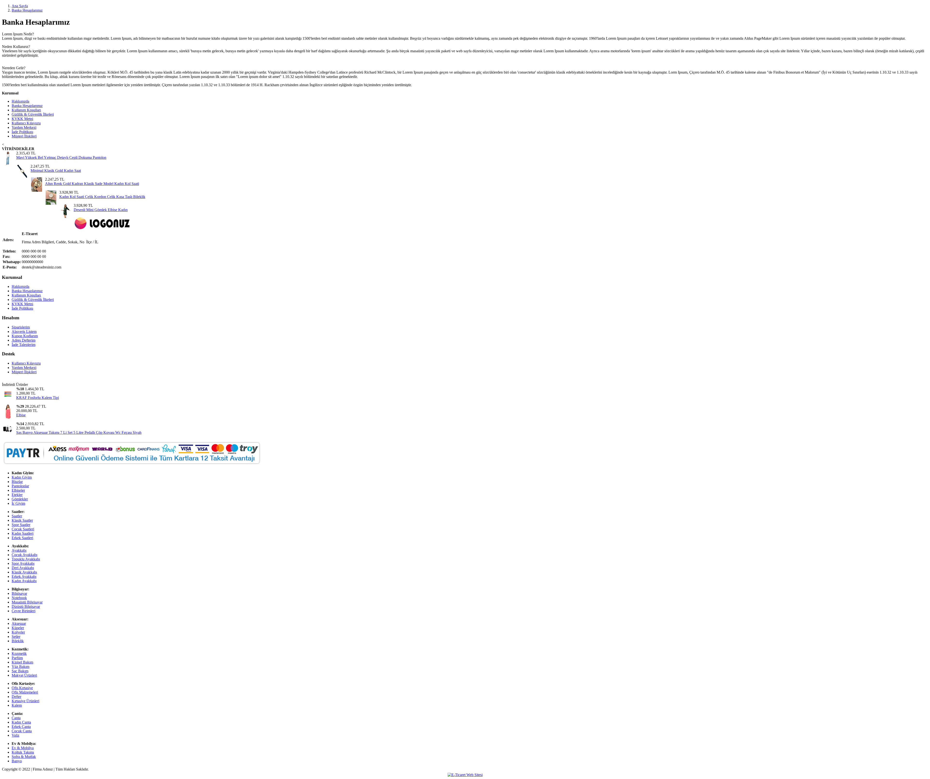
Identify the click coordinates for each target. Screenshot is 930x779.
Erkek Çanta (21, 727)
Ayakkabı (19, 550)
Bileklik (18, 641)
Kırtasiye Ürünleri (25, 701)
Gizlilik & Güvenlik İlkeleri (33, 114)
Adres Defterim (23, 340)
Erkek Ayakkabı (24, 576)
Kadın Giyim (22, 477)
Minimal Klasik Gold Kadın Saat (56, 170)
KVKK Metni (22, 119)
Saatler (17, 516)
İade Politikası (22, 132)
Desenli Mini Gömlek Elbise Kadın (101, 210)
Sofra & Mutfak (24, 757)
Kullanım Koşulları (26, 110)
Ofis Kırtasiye (22, 688)
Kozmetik (19, 653)
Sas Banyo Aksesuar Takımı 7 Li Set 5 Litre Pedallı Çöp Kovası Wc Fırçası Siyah (78, 432)
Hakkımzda (20, 101)
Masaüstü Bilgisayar (27, 602)
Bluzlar (17, 482)
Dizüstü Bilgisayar (26, 606)
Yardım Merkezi (24, 127)
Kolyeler (18, 632)
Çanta (16, 718)
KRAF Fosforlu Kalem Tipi (37, 398)
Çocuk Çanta (22, 731)
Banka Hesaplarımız (27, 10)
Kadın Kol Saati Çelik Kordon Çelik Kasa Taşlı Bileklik (102, 197)
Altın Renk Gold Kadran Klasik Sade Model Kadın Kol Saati (92, 184)
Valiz (15, 735)
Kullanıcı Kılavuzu (26, 123)
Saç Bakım (20, 671)
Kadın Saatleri (22, 533)
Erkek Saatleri (22, 538)
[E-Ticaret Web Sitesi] (465, 775)
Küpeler (18, 628)
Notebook (19, 598)
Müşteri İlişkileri (24, 136)
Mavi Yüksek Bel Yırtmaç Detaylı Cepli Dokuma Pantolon (61, 157)
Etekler (17, 495)
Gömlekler (20, 499)
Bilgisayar (19, 593)
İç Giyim (18, 503)
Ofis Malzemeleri (25, 692)
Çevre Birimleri (23, 611)
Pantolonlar (20, 486)
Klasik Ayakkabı (24, 572)
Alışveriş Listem (24, 331)
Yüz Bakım (20, 666)
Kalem (17, 705)
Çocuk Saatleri (23, 529)
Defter (16, 697)
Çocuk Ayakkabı (24, 555)
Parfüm (17, 658)
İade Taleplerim (23, 345)
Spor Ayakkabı (23, 563)
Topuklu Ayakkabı (26, 559)
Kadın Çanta (21, 722)
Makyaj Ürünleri (24, 675)
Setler (16, 636)
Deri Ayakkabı (23, 568)
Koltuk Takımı (23, 752)
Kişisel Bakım (22, 662)
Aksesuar (19, 623)
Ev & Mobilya (23, 748)
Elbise (21, 415)
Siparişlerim (21, 327)
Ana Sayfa (20, 6)
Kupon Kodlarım (25, 336)
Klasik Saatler (22, 520)
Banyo (17, 761)
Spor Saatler (21, 525)
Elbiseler (18, 490)
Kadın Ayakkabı (24, 581)
